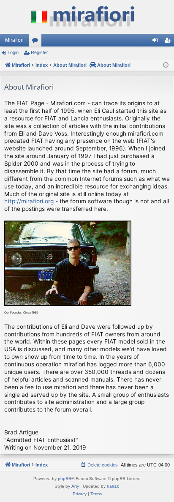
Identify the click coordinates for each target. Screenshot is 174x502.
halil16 (113, 486)
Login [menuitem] (156, 41)
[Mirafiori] (87, 17)
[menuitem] (99, 464)
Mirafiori (14, 40)
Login (13, 52)
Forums (36, 41)
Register (39, 52)
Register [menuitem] (169, 41)
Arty (75, 486)
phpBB (64, 478)
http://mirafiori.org (29, 201)
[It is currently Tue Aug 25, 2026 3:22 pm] (166, 65)
